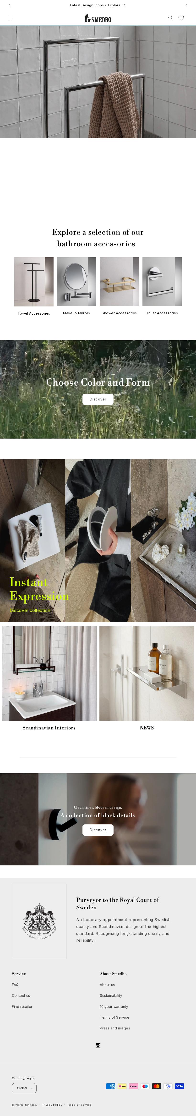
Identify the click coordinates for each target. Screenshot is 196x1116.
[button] (10, 18)
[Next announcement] (186, 5)
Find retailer (22, 1006)
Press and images (115, 1028)
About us (107, 985)
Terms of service (79, 1104)
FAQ (15, 985)
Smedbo (31, 1105)
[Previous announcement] (9, 5)
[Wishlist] (181, 18)
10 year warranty (114, 1006)
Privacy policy (52, 1104)
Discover (98, 212)
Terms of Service (115, 1017)
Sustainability (111, 995)
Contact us (21, 995)
